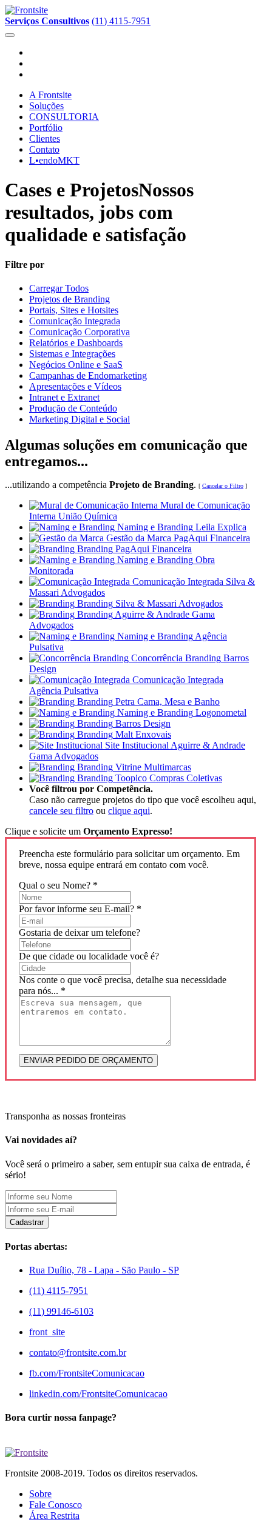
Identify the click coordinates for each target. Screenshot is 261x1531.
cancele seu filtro (61, 811)
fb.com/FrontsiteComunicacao (86, 1373)
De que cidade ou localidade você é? (89, 956)
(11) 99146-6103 (61, 1311)
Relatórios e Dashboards (76, 343)
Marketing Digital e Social (79, 419)
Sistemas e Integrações (72, 354)
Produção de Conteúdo (73, 408)
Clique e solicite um (88, 831)
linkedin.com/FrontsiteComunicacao (98, 1394)
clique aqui (129, 811)
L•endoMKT (54, 160)
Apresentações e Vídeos (75, 386)
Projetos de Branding (69, 299)
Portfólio (46, 127)
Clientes (44, 138)
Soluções (46, 106)
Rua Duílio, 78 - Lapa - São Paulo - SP (104, 1270)
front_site (47, 1332)
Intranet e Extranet (64, 397)
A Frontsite (50, 95)
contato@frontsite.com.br (77, 1352)
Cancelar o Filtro (222, 485)
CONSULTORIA (64, 117)
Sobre (40, 1494)
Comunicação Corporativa (79, 332)
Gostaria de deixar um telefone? (79, 932)
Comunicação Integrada (74, 321)
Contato (44, 149)
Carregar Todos (59, 288)
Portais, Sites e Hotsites (73, 310)
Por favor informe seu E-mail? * (80, 909)
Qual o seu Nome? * (58, 885)
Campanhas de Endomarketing (88, 375)
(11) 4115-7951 (121, 21)
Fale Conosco (55, 1504)
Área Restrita (54, 1515)
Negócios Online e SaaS (76, 364)
